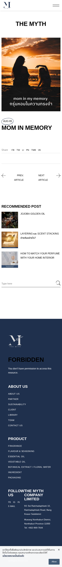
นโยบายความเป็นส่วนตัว (13, 555)
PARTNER (13, 399)
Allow (54, 561)
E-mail (11, 506)
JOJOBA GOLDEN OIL (32, 214)
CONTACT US (15, 425)
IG (14, 502)
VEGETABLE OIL (16, 461)
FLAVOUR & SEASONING (21, 451)
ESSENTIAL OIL (16, 456)
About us (13, 393)
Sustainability (17, 404)
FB (9, 502)
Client (12, 409)
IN (18, 502)
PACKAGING (14, 477)
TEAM (11, 420)
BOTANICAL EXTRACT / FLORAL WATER (29, 467)
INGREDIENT (15, 472)
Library (13, 415)
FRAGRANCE (15, 446)
